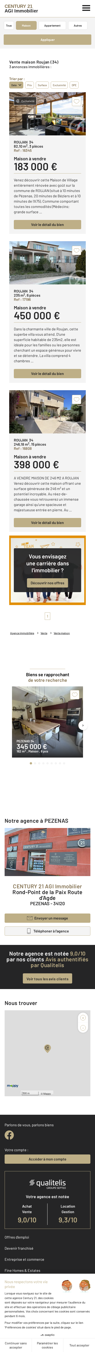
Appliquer (48, 40)
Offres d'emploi (17, 1237)
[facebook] (9, 1135)
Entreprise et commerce (24, 1259)
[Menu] (86, 7)
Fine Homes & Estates (22, 1270)
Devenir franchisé (19, 1248)
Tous (9, 25)
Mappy (47, 1093)
